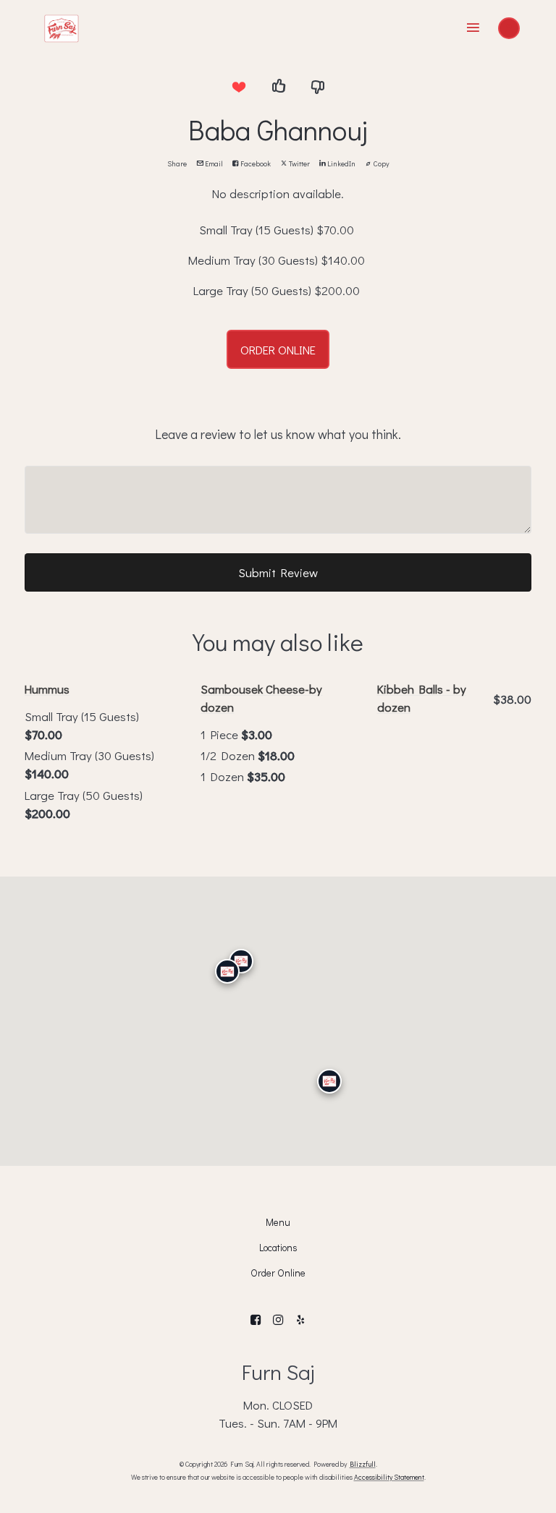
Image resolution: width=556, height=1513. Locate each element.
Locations (278, 1247)
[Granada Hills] (241, 961)
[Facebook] (256, 1320)
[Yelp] (300, 1320)
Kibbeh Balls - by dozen (421, 698)
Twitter (298, 163)
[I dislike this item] (318, 87)
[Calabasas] (227, 972)
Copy (380, 163)
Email (213, 163)
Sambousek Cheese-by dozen (261, 698)
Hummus (47, 688)
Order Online (278, 1272)
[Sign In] (509, 28)
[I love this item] (238, 87)
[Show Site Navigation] (473, 28)
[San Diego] (329, 1082)
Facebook (255, 163)
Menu (278, 1222)
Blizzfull (363, 1464)
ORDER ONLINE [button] (278, 349)
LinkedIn (340, 163)
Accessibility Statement (389, 1477)
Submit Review (278, 572)
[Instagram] (278, 1320)
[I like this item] (278, 87)
